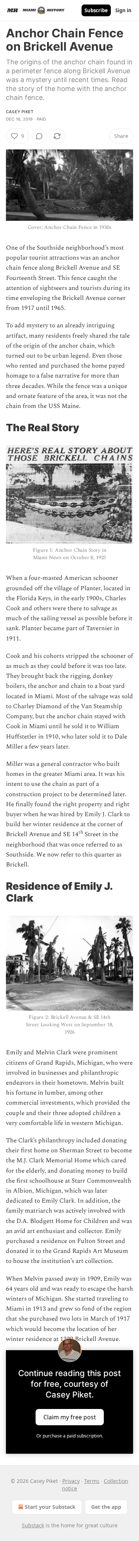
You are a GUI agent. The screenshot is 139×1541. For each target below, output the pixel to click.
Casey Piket (19, 111)
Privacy (71, 1480)
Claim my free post (69, 1417)
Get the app (106, 1506)
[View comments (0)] (39, 136)
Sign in (123, 10)
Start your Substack (50, 1506)
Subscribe (96, 10)
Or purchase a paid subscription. (69, 1436)
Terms (91, 1480)
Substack (33, 1525)
